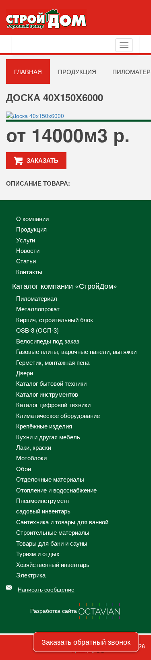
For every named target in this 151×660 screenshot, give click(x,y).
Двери (24, 372)
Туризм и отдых (38, 553)
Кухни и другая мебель (48, 436)
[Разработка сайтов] (100, 610)
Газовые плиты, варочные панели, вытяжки (76, 351)
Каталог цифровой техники (53, 404)
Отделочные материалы (50, 479)
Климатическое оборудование (58, 415)
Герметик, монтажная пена (52, 362)
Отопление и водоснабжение (56, 490)
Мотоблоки (31, 457)
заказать (42, 160)
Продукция (77, 71)
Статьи (26, 261)
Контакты (29, 271)
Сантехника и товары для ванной (62, 521)
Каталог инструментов (47, 394)
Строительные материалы (52, 532)
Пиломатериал (36, 298)
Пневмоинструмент (43, 500)
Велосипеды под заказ (47, 341)
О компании (32, 218)
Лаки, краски (33, 447)
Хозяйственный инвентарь (52, 564)
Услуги (25, 240)
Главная (28, 71)
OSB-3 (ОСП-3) (37, 330)
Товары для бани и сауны (51, 543)
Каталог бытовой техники (51, 383)
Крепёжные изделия (44, 426)
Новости (27, 250)
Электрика (31, 575)
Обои (23, 468)
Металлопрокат (38, 308)
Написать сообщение (46, 589)
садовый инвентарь (43, 511)
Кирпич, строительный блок (54, 319)
